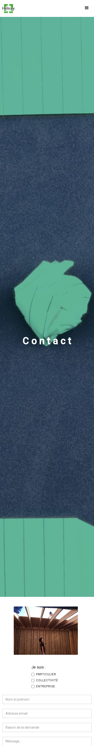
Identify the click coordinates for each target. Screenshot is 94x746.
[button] (87, 8)
